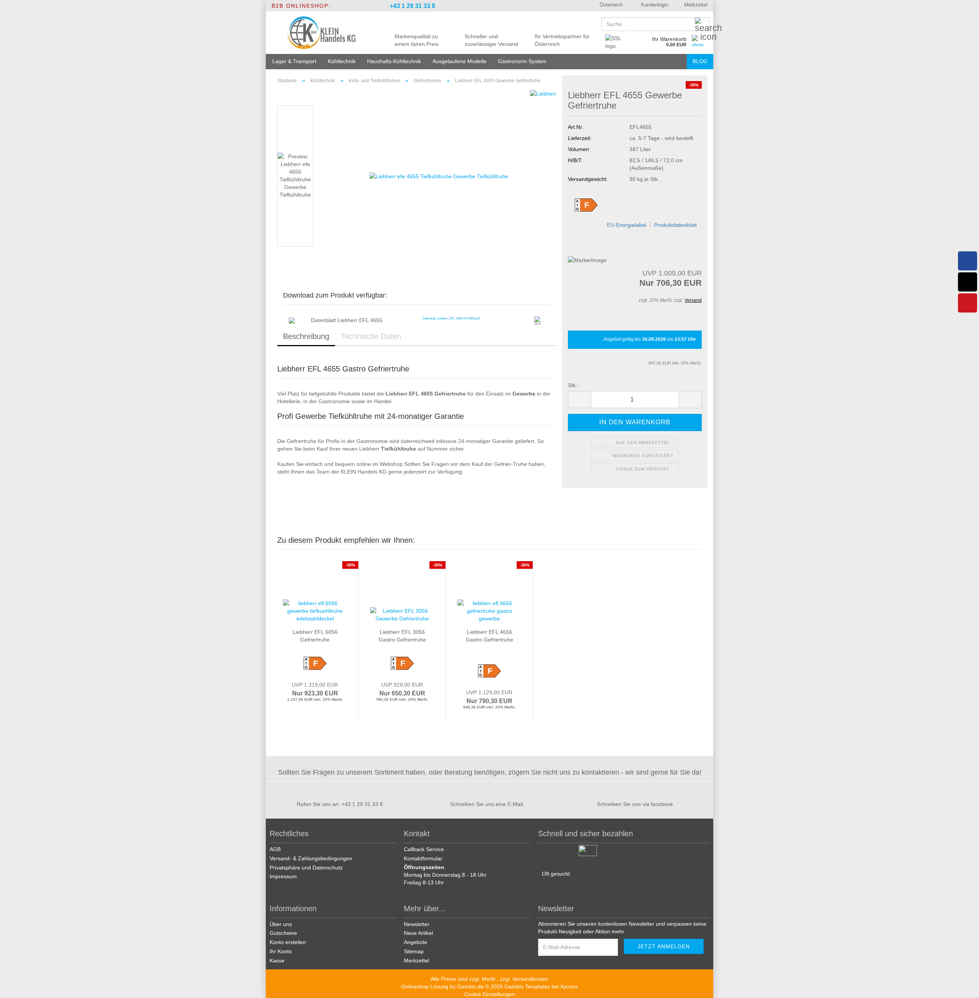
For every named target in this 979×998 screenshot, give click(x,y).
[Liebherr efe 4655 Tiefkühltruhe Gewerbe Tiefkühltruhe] (438, 176)
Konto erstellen (288, 942)
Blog (700, 61)
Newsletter (416, 924)
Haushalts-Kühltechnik (394, 61)
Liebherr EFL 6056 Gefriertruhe (315, 636)
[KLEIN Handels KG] (322, 32)
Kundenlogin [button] (653, 5)
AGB (275, 849)
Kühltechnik (342, 61)
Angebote (415, 942)
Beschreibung (306, 336)
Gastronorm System (522, 61)
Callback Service (424, 849)
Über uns (281, 924)
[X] (967, 281)
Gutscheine (283, 933)
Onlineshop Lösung (424, 986)
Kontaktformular (423, 858)
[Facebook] (967, 260)
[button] (608, 5)
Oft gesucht (556, 874)
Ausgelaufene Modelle (459, 61)
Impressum (283, 876)
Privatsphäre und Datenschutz (306, 867)
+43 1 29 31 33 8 (411, 6)
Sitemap (414, 951)
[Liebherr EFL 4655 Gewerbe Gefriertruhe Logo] (292, 320)
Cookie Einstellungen (489, 994)
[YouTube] (967, 303)
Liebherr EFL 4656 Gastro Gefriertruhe (489, 636)
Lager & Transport (294, 61)
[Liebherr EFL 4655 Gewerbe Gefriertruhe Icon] (537, 319)
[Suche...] (702, 24)
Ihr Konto (281, 951)
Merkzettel (694, 5)
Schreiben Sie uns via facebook (635, 804)
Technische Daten (371, 336)
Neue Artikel (418, 933)
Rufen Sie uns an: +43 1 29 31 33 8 (340, 804)
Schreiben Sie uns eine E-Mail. (487, 804)
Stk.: (573, 385)
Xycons (569, 986)
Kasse (277, 960)
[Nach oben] (963, 986)
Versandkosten (530, 979)
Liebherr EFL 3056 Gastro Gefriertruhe (402, 636)
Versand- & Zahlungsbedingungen (311, 858)
